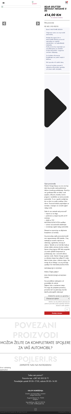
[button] (3, 2)
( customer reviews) (57, 17)
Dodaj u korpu (57, 313)
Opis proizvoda (50, 184)
